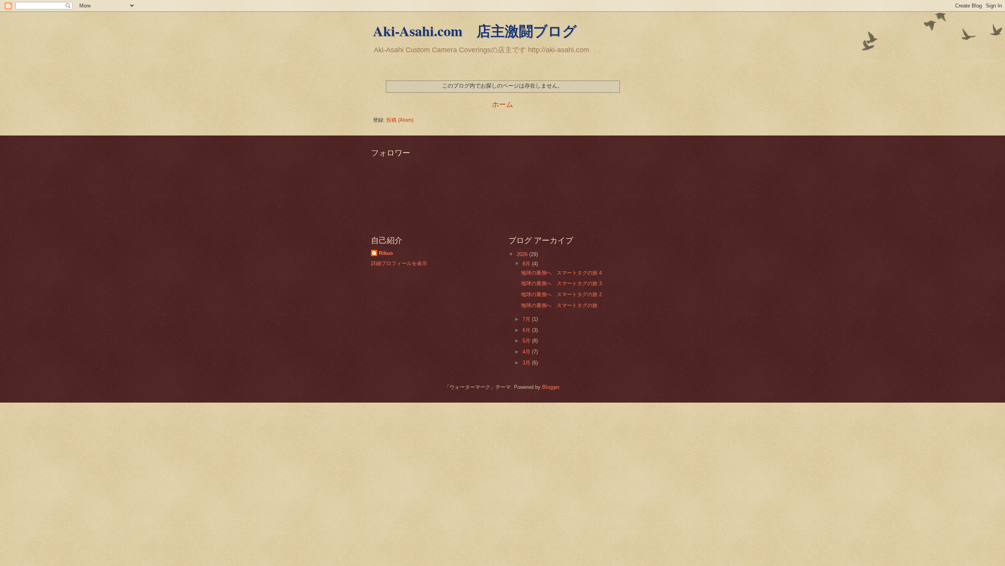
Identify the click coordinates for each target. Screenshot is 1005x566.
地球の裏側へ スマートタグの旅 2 (561, 294)
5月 (527, 341)
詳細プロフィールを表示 (399, 263)
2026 (523, 254)
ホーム (502, 104)
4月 (527, 352)
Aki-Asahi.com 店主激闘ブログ (475, 30)
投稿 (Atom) (399, 120)
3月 (527, 363)
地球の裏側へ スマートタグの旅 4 (561, 273)
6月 (527, 330)
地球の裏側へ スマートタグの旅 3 (561, 283)
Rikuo (386, 253)
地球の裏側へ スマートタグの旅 (559, 305)
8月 (527, 264)
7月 (527, 319)
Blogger (550, 387)
